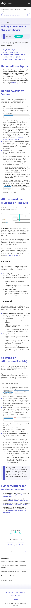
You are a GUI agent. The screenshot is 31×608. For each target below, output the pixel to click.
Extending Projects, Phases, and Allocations (13, 571)
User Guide (17, 9)
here (11, 478)
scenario (13, 82)
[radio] (10, 544)
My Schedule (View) (6, 580)
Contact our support (20, 552)
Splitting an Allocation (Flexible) (12, 57)
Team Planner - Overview (12, 255)
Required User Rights (9, 50)
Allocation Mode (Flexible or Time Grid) (14, 54)
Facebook (11, 532)
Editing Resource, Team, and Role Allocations (13, 561)
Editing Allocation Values (10, 52)
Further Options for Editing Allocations (14, 59)
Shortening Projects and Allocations (17, 500)
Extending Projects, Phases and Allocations (15, 504)
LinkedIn (20, 532)
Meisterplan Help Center (7, 9)
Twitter (15, 532)
